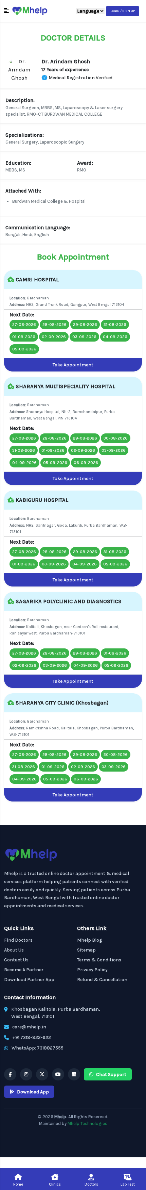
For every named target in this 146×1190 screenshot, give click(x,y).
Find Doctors (18, 940)
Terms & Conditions (99, 960)
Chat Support (111, 1074)
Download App (33, 1092)
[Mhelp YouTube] (58, 1074)
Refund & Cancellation (102, 979)
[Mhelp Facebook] (10, 1074)
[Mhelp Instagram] (26, 1074)
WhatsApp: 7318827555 (37, 1048)
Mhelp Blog (89, 940)
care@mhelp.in (29, 1027)
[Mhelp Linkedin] (74, 1074)
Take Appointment (73, 365)
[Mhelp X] (42, 1074)
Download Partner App (29, 979)
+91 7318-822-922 (31, 1037)
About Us (14, 950)
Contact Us (16, 960)
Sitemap (86, 950)
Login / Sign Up (122, 11)
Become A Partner (23, 970)
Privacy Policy (92, 970)
